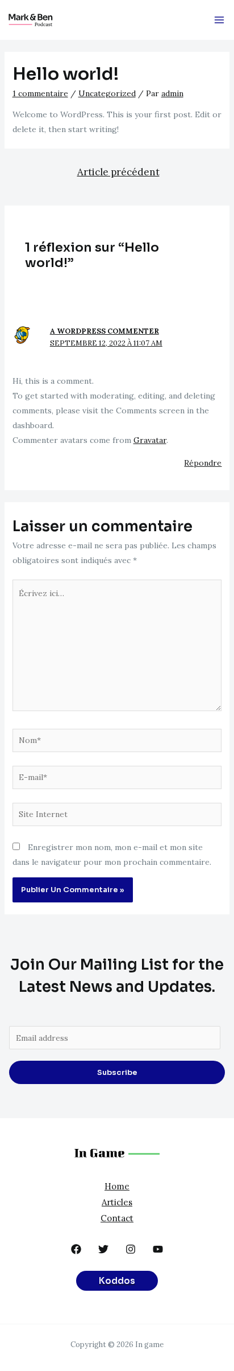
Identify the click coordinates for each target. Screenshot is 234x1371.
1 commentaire (40, 93)
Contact (117, 1218)
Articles (117, 1202)
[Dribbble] (131, 1249)
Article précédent (118, 172)
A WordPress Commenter (104, 331)
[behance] (76, 1249)
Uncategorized (107, 93)
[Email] (103, 1249)
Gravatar (149, 440)
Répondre (203, 463)
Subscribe (117, 1072)
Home (117, 1186)
